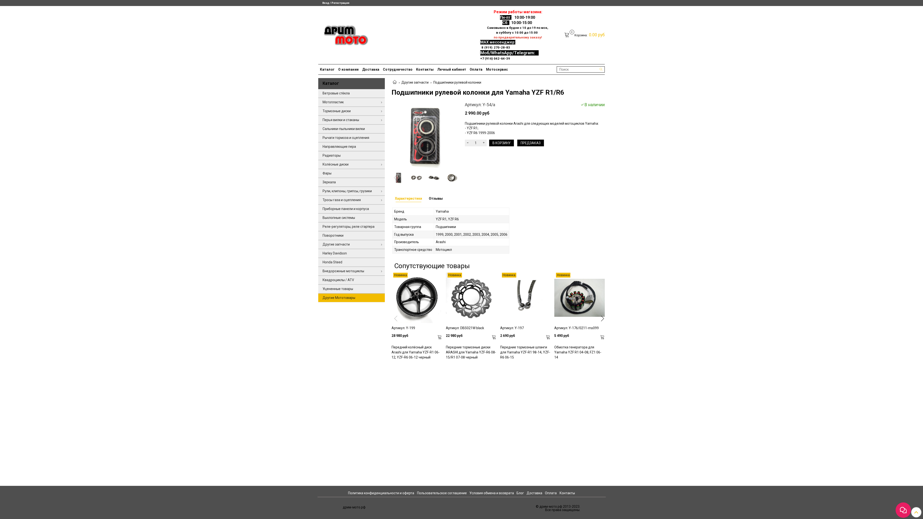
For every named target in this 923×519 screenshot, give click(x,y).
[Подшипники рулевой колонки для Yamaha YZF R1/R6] (425, 135)
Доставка (371, 69)
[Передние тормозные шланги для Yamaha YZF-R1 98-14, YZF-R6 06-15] (525, 298)
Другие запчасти (415, 82)
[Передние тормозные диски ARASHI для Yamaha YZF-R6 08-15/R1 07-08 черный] (471, 298)
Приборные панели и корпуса (346, 209)
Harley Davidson (335, 253)
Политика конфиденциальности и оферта (381, 493)
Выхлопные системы (339, 218)
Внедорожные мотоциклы (343, 271)
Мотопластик (333, 102)
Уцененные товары (338, 289)
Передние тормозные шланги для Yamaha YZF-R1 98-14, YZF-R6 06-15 (525, 352)
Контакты (425, 69)
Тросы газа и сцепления (342, 200)
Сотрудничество (398, 69)
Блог (520, 493)
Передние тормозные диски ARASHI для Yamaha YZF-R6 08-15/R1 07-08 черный (471, 352)
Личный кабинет (451, 69)
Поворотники (333, 235)
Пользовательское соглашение (442, 493)
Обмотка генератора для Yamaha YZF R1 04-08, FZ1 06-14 (577, 352)
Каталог (327, 69)
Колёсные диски (336, 164)
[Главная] (395, 82)
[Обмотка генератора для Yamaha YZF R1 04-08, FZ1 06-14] (579, 298)
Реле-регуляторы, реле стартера (348, 227)
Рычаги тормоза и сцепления (346, 138)
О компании (348, 69)
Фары (327, 173)
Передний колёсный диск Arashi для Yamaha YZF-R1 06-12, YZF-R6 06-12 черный (416, 352)
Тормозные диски (337, 111)
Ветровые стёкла (336, 93)
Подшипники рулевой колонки (457, 82)
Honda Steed (332, 262)
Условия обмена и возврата (491, 493)
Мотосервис (497, 69)
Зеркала (329, 182)
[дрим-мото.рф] (343, 34)
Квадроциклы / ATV (338, 280)
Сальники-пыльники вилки (344, 129)
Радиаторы (332, 155)
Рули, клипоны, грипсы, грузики (347, 191)
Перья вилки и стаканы (341, 120)
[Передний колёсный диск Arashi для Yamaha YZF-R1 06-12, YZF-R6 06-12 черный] (417, 298)
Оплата (476, 69)
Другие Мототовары (339, 298)
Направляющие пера (339, 146)
